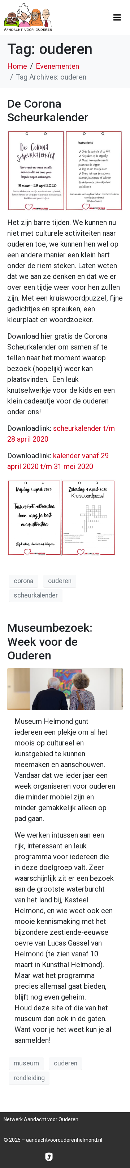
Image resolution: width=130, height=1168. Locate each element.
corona (23, 581)
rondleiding (29, 1078)
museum (26, 1063)
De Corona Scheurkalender (47, 110)
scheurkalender (36, 595)
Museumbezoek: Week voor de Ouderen (49, 641)
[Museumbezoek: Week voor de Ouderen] (65, 688)
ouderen (60, 581)
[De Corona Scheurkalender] (65, 170)
